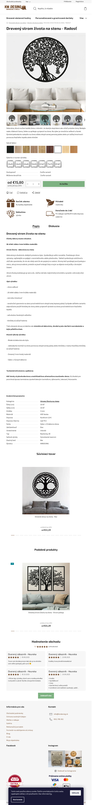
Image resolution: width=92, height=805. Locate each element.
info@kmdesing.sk (61, 714)
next (84, 500)
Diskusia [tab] (54, 226)
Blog (8, 733)
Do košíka (64, 184)
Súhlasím (75, 793)
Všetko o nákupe (12, 720)
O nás (8, 737)
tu (51, 794)
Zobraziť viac (46, 695)
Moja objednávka (12, 740)
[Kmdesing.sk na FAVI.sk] (14, 781)
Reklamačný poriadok (14, 727)
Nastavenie (17, 799)
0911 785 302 (58, 719)
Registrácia (79, 1)
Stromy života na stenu (49, 401)
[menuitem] (18, 18)
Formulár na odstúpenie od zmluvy (19, 730)
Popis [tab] (36, 226)
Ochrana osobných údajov (16, 716)
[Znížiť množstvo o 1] (27, 184)
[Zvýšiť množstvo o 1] (39, 184)
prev (8, 500)
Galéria (9, 723)
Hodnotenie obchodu (46, 641)
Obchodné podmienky (13, 2)
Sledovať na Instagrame (67, 771)
